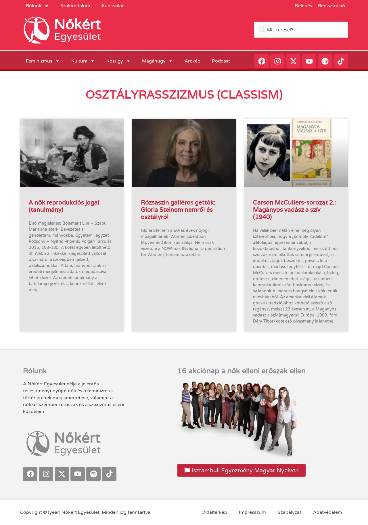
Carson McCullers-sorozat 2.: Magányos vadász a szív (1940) (294, 209)
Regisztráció (331, 6)
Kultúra (79, 61)
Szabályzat (289, 512)
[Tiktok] (341, 61)
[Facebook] (261, 61)
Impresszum (252, 512)
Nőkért (77, 24)
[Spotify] (325, 61)
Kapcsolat (113, 6)
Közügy (114, 61)
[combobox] (301, 30)
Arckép (192, 61)
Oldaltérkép (214, 512)
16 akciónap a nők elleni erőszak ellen (241, 371)
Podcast (221, 61)
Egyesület (77, 37)
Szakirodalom (75, 6)
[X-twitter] (293, 61)
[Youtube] (309, 61)
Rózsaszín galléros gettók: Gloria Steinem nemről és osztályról (178, 209)
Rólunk (33, 6)
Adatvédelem (327, 512)
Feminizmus (39, 61)
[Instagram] (277, 61)
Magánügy (154, 61)
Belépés (303, 6)
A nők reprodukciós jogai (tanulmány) (64, 205)
